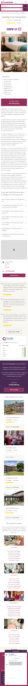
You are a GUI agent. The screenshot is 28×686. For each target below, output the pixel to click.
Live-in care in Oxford (14, 638)
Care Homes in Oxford (14, 560)
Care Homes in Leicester (14, 553)
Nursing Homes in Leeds (14, 610)
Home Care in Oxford (14, 579)
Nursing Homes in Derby (14, 612)
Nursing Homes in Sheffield (14, 608)
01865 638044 (14, 384)
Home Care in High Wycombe (14, 586)
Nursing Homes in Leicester (14, 614)
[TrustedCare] (7, 1)
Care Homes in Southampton (14, 555)
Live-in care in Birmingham (14, 636)
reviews (18, 23)
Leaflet (25, 258)
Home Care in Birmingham (14, 582)
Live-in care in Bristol (14, 640)
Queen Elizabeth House (12, 508)
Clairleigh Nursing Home (12, 417)
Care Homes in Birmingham (14, 551)
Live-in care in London (14, 634)
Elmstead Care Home (11, 478)
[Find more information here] (16, 667)
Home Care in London (14, 580)
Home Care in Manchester (14, 588)
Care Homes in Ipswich (14, 556)
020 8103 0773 (14, 103)
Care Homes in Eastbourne (14, 558)
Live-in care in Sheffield (14, 643)
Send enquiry (14, 275)
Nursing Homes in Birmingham (14, 606)
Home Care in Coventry (14, 584)
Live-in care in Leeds (14, 641)
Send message (14, 390)
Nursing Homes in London (14, 616)
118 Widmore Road (11, 448)
